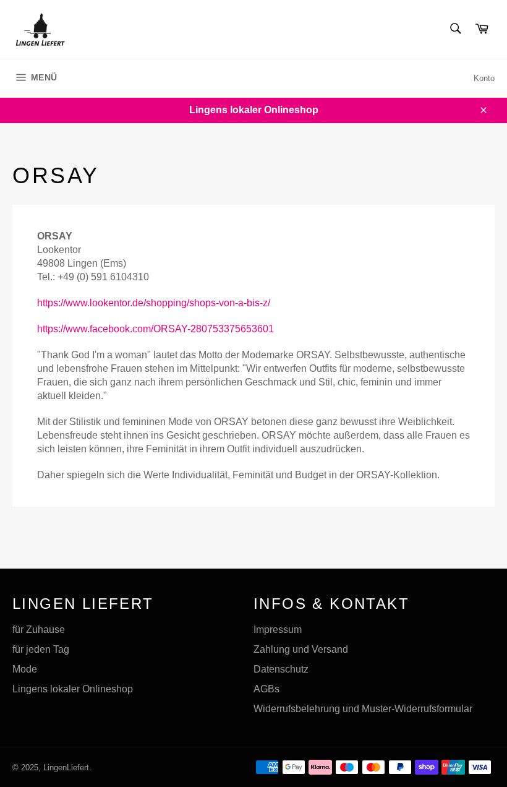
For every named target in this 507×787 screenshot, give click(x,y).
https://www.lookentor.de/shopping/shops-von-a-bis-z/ (153, 303)
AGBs (266, 689)
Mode (24, 669)
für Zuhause (38, 629)
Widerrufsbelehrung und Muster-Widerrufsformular (363, 708)
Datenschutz (281, 669)
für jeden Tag (40, 649)
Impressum (278, 629)
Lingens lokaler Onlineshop (72, 689)
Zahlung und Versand (301, 649)
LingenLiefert (66, 767)
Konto (484, 78)
